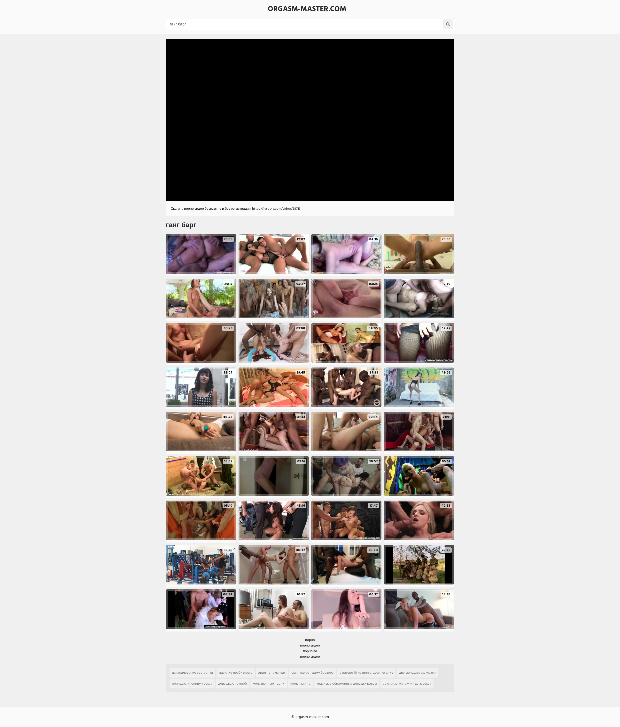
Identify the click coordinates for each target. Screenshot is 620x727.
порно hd (310, 651)
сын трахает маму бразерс (312, 672)
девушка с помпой (232, 683)
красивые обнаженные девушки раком (347, 683)
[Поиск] (448, 24)
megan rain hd (300, 683)
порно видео (310, 645)
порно (310, 640)
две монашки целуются (417, 672)
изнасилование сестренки (192, 672)
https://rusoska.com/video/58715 (276, 208)
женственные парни (268, 683)
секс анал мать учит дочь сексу (407, 683)
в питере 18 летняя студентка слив (366, 672)
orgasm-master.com (307, 9)
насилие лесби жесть (235, 672)
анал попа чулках (272, 672)
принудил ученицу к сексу (192, 683)
